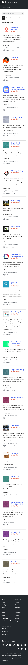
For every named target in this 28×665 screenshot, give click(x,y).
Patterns (17, 607)
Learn (3, 612)
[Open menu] (25, 2)
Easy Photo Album (17, 117)
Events (17, 615)
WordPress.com (7, 626)
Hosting (4, 605)
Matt (4, 629)
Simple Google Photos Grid (16, 144)
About (3, 599)
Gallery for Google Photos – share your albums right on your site (17, 88)
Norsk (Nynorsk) (10, 641)
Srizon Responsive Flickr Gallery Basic (17, 503)
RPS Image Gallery (17, 171)
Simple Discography (17, 370)
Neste (18, 590)
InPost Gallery (15, 200)
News (3, 602)
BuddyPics (14, 562)
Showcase (18, 599)
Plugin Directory (6, 7)
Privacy (4, 607)
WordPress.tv (6, 621)
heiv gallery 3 (15, 532)
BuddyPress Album (17, 397)
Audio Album (15, 57)
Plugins (17, 605)
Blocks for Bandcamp (14, 283)
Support (4, 615)
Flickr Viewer (15, 425)
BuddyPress (6, 634)
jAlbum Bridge (15, 226)
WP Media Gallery (17, 477)
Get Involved (18, 612)
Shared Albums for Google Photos (17, 255)
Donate (18, 618)
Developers (5, 618)
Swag (17, 621)
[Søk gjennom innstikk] (22, 13)
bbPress (5, 631)
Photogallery (15, 453)
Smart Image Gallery (17, 312)
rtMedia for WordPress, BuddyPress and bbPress (15, 28)
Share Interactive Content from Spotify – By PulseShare (16, 343)
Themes (17, 602)
